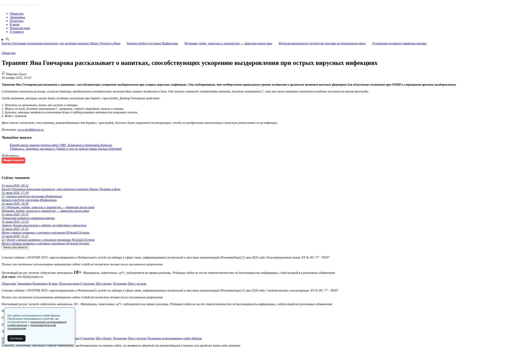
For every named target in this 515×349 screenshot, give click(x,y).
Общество (9, 283)
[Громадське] (257, 5)
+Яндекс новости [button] (13, 160)
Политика (120, 283)
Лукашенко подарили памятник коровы (399, 43)
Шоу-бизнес (104, 283)
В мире (53, 283)
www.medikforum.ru (31, 129)
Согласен (16, 338)
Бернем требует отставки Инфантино (152, 43)
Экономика (24, 283)
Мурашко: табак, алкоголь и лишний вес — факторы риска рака (228, 43)
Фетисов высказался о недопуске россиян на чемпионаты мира (322, 43)
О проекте (87, 283)
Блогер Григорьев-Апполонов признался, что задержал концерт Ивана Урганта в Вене (61, 43)
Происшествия (69, 283)
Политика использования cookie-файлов (174, 338)
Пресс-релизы (137, 283)
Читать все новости (15, 247)
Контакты (40, 283)
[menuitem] (261, 13)
